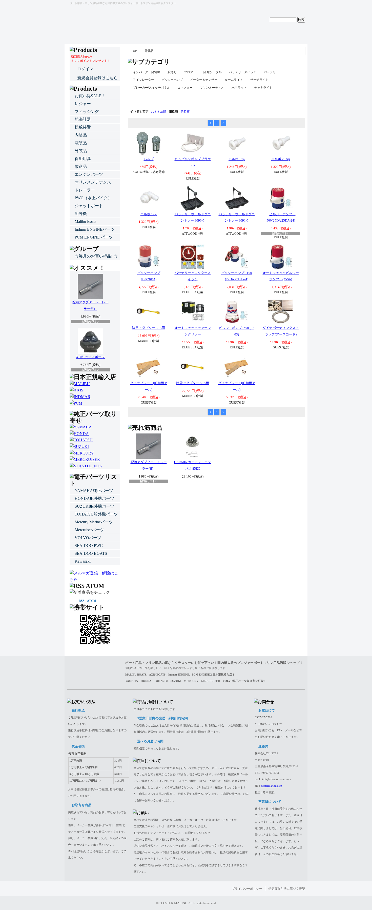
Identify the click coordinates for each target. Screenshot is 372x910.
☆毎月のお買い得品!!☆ (96, 256)
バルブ (149, 159)
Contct (277, 34)
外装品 (81, 151)
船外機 (81, 213)
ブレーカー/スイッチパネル (151, 87)
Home (95, 34)
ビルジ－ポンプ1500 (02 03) (236, 331)
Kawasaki (83, 561)
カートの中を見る (289, 5)
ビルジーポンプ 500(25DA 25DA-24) (281, 217)
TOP (133, 51)
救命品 (81, 166)
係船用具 (83, 158)
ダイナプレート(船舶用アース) (148, 386)
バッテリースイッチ (242, 72)
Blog (216, 34)
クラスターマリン (92, 12)
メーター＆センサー (203, 80)
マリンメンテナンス (93, 182)
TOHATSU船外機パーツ (96, 514)
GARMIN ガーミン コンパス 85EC (192, 465)
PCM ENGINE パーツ (94, 237)
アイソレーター (143, 80)
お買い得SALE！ (90, 96)
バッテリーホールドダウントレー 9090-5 (193, 217)
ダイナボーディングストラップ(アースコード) (281, 331)
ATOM (91, 601)
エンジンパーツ (89, 174)
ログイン (85, 69)
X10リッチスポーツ (90, 357)
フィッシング (87, 111)
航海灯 (172, 72)
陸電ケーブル (212, 72)
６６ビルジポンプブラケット (193, 162)
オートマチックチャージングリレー (193, 331)
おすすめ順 (158, 111)
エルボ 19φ (237, 159)
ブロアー (190, 72)
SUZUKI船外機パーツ (94, 506)
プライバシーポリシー (247, 889)
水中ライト (239, 87)
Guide (155, 34)
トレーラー (85, 190)
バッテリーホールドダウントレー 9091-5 (237, 217)
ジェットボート (89, 206)
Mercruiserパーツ (89, 530)
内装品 (81, 135)
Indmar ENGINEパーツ (95, 229)
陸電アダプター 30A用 (148, 328)
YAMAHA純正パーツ (94, 490)
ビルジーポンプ (172, 80)
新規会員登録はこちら (97, 78)
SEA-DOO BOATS (91, 553)
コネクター (185, 87)
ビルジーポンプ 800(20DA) (148, 276)
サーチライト (259, 80)
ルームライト (234, 80)
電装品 (148, 51)
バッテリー (271, 72)
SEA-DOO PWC (89, 545)
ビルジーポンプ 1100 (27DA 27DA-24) (236, 276)
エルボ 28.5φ (280, 159)
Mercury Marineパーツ (94, 522)
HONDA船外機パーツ (94, 498)
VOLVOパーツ (88, 538)
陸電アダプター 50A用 (192, 383)
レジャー (83, 104)
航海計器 (83, 119)
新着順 (185, 111)
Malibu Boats (85, 221)
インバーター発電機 (146, 72)
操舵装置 (83, 127)
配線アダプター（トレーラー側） (149, 465)
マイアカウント (254, 5)
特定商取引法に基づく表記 (286, 889)
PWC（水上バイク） (93, 198)
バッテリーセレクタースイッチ (193, 276)
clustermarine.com (271, 785)
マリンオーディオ (212, 87)
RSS (82, 601)
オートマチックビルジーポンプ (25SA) (281, 276)
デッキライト (263, 87)
